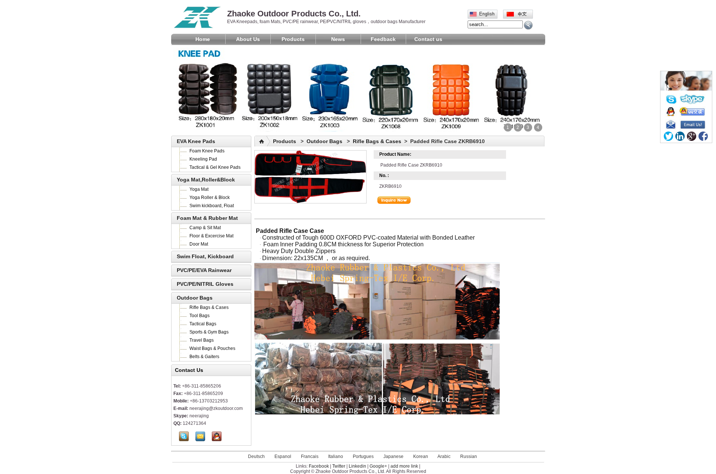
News (338, 39)
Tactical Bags (202, 323)
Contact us (428, 39)
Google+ (378, 466)
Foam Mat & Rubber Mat (207, 218)
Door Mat (198, 244)
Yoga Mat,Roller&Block (206, 180)
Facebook (319, 466)
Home (202, 39)
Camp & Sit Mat (205, 227)
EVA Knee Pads (196, 141)
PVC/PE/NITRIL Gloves (205, 284)
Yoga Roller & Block (209, 197)
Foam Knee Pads (206, 151)
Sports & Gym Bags (209, 332)
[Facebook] (703, 136)
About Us (248, 39)
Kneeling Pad (203, 159)
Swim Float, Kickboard (205, 256)
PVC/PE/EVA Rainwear (204, 270)
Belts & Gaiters (204, 356)
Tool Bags (199, 315)
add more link (404, 466)
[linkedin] (680, 136)
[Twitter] (668, 136)
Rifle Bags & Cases (209, 307)
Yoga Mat (198, 189)
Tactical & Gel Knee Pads (215, 167)
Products (293, 39)
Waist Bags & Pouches (212, 348)
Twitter (338, 466)
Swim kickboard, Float (211, 205)
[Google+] (691, 136)
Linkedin (357, 466)
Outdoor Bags (195, 298)
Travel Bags (201, 340)
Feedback (383, 39)
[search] (528, 25)
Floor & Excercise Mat (211, 235)
